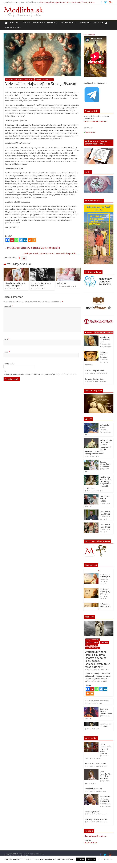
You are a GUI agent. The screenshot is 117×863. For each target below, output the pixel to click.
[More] (34, 240)
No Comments (96, 758)
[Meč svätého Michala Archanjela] (91, 424)
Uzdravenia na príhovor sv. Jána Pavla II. (105, 798)
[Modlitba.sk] (6, 22)
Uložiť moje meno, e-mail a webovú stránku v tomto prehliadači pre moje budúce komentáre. (40, 374)
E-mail (7, 352)
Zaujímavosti (99, 23)
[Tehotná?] (68, 269)
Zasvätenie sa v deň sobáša (105, 725)
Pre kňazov (104, 642)
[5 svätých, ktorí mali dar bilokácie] (42, 269)
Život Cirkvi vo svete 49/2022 (105, 526)
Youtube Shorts (89, 35)
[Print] (30, 240)
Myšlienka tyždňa (13, 27)
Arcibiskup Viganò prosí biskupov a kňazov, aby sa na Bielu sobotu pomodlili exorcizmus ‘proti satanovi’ (97, 659)
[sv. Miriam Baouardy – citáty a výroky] (91, 604)
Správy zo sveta (91, 645)
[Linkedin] (25, 240)
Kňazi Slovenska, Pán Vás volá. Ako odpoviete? (105, 775)
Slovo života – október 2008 (95, 764)
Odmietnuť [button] (91, 859)
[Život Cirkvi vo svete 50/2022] (91, 511)
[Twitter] (21, 240)
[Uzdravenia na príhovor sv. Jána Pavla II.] (92, 795)
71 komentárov (103, 373)
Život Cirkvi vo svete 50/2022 (105, 513)
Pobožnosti (37, 23)
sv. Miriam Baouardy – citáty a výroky (105, 606)
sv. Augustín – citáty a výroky (105, 590)
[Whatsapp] (16, 240)
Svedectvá (51, 23)
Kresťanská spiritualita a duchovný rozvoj (19, 80)
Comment (109, 332)
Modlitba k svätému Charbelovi (103, 354)
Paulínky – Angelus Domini (95, 370)
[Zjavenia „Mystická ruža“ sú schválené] (91, 461)
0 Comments (47, 87)
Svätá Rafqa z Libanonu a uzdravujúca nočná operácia (32, 247)
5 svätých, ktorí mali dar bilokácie (41, 284)
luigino (102, 670)
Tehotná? (61, 283)
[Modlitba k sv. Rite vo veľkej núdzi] (92, 335)
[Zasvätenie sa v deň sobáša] (91, 723)
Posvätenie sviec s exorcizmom (97, 701)
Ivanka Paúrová (23, 87)
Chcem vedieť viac (105, 859)
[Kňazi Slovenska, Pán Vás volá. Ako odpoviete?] (92, 770)
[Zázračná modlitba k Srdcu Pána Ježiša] (16, 269)
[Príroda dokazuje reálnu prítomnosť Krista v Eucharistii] (92, 743)
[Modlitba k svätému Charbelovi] (92, 351)
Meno (6, 339)
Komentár (8, 306)
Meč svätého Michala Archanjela (104, 427)
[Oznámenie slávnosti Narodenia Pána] (91, 708)
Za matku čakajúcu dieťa (94, 379)
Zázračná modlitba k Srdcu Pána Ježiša (15, 284)
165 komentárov (106, 346)
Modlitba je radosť (92, 811)
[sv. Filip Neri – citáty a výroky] (91, 574)
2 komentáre (102, 791)
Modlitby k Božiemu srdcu (44, 80)
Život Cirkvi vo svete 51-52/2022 (105, 498)
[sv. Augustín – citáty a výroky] (91, 589)
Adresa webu (9, 363)
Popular (90, 332)
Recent (99, 332)
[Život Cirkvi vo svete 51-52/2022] (91, 495)
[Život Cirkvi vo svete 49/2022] (91, 524)
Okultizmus (84, 23)
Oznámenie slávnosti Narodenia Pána (106, 711)
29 (19, 289)
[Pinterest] (12, 240)
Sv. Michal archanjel (92, 648)
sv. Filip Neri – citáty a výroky (51, 2)
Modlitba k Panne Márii (93, 789)
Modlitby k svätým (92, 642)
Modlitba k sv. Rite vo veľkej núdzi (105, 339)
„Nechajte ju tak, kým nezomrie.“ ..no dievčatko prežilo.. (51, 253)
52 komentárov (101, 381)
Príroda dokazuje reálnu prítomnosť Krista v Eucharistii (105, 748)
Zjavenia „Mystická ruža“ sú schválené (105, 464)
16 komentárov (106, 806)
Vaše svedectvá (67, 23)
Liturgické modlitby (92, 640)
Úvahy (25, 23)
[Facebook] (7, 240)
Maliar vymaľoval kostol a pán (96, 819)
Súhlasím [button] (80, 859)
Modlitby (14, 23)
